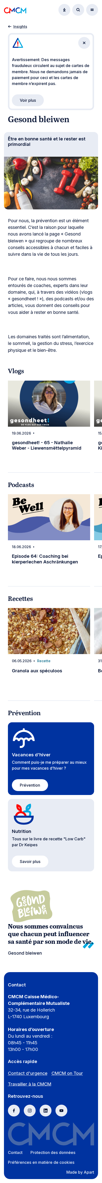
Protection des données (53, 1152)
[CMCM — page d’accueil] (15, 10)
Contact (15, 1152)
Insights (20, 26)
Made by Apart (80, 1172)
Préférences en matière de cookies (41, 1162)
